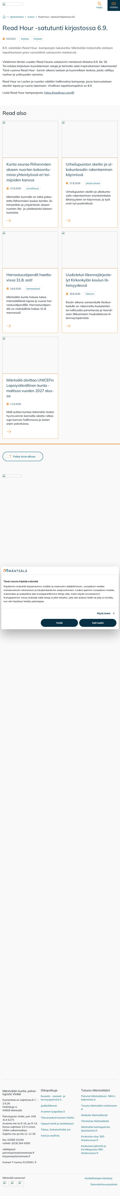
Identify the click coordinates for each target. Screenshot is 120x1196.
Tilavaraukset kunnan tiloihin (57, 1117)
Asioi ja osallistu (50, 1135)
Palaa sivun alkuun (24, 456)
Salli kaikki (98, 623)
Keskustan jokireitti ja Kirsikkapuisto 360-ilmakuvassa (93, 1149)
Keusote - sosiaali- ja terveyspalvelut (53, 1098)
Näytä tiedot (103, 613)
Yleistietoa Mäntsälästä (95, 1121)
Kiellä (59, 623)
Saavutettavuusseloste (104, 1184)
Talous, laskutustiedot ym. (56, 1129)
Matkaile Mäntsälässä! (94, 1115)
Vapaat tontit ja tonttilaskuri (57, 1123)
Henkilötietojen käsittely (98, 1178)
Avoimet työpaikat (53, 1111)
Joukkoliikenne (49, 1105)
